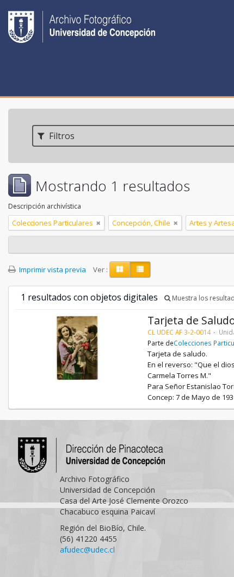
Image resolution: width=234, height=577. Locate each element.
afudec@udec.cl (87, 549)
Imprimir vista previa (51, 269)
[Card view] (119, 269)
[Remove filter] (98, 222)
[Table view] (140, 269)
